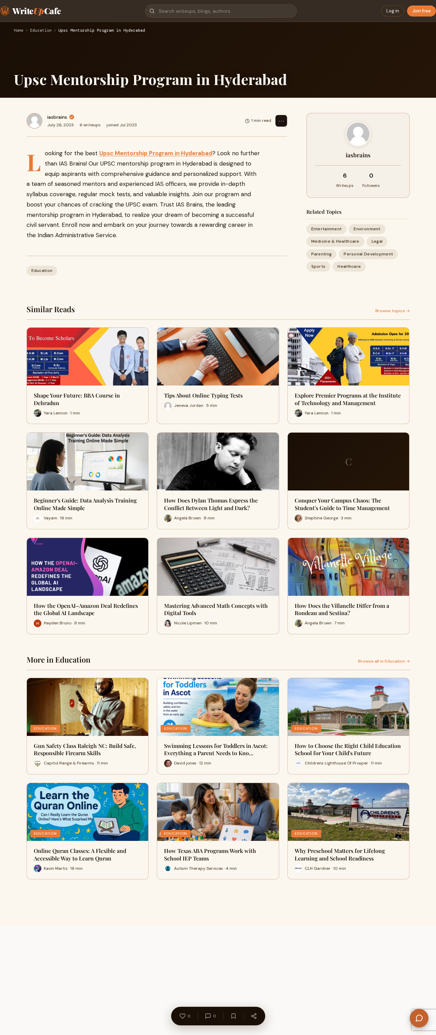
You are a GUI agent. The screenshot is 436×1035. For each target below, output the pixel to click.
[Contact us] (419, 1018)
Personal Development (368, 253)
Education (41, 30)
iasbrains (57, 117)
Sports (318, 266)
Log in (392, 11)
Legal (377, 241)
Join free (421, 11)
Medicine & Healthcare (335, 241)
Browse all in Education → (384, 661)
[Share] (253, 1016)
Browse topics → (392, 311)
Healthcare (349, 266)
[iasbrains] (34, 121)
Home (18, 30)
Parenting (321, 253)
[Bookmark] (233, 1016)
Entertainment (326, 229)
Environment (367, 229)
